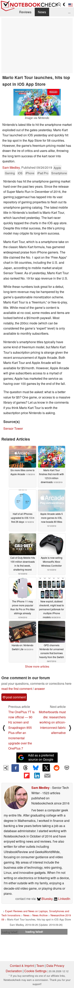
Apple (57, 168)
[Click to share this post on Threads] (25, 768)
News (42, 12)
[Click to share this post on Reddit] (56, 767)
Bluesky (46, 898)
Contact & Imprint (22, 965)
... (69, 12)
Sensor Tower (13, 428)
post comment (15, 697)
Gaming (10, 173)
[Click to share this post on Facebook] (15, 768)
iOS (20, 173)
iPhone (29, 173)
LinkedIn (63, 898)
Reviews (25, 12)
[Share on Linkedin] (37, 775)
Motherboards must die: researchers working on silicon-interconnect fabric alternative (52, 722)
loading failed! (10, 932)
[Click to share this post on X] (46, 767)
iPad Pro (42, 173)
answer (40, 688)
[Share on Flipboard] (26, 775)
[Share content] (6, 767)
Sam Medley (11, 167)
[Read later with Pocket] (67, 767)
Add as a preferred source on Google (41, 757)
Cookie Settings (35, 971)
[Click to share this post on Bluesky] (35, 768)
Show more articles (37, 666)
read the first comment (16, 688)
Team (40, 965)
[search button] (59, 5)
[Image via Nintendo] (37, 102)
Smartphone (59, 173)
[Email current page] (47, 776)
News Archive (40, 915)
